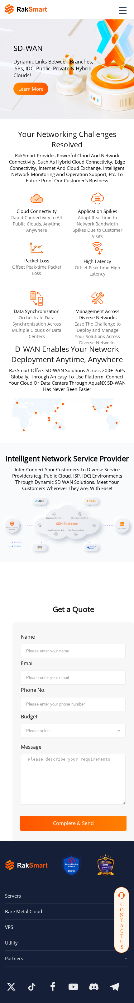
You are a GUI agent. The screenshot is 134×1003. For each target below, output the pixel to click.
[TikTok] (32, 986)
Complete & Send (73, 823)
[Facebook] (52, 986)
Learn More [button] (30, 89)
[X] (11, 986)
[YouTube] (73, 986)
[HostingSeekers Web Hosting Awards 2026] (106, 865)
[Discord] (94, 986)
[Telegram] (114, 986)
